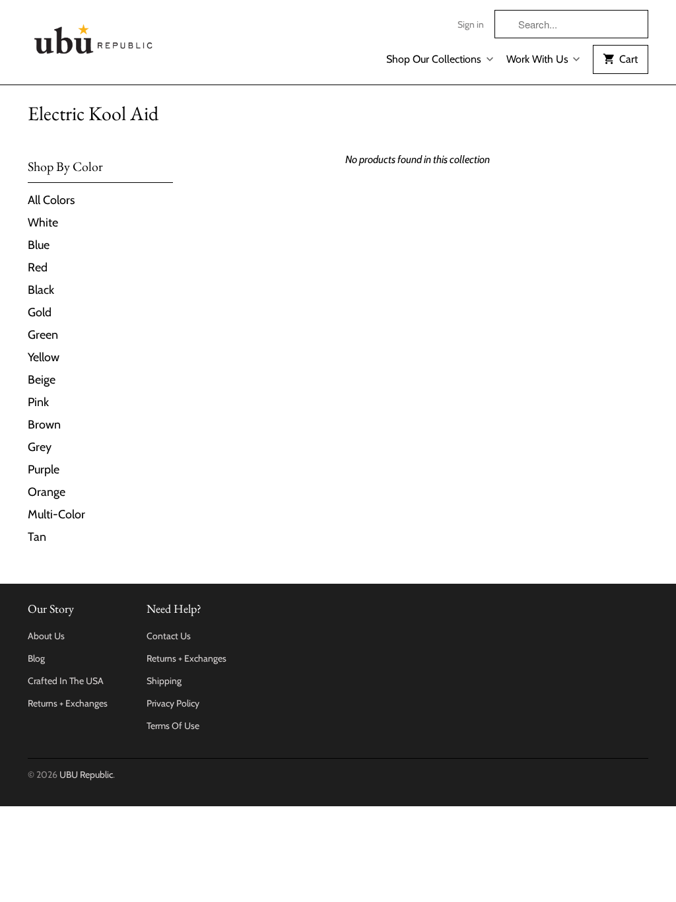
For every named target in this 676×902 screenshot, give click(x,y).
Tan (37, 537)
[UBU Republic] (93, 36)
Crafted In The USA (66, 681)
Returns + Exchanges (68, 703)
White (43, 222)
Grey (39, 447)
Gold (39, 312)
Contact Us (169, 636)
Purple (43, 469)
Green (43, 335)
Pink (38, 402)
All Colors (51, 200)
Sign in (470, 24)
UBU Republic (86, 775)
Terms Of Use (173, 726)
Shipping (164, 681)
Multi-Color (56, 514)
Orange (46, 492)
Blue (39, 245)
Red (38, 267)
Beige (41, 379)
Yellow (43, 357)
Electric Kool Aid (93, 113)
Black (41, 290)
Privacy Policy (173, 703)
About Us (46, 636)
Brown (44, 424)
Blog (36, 658)
